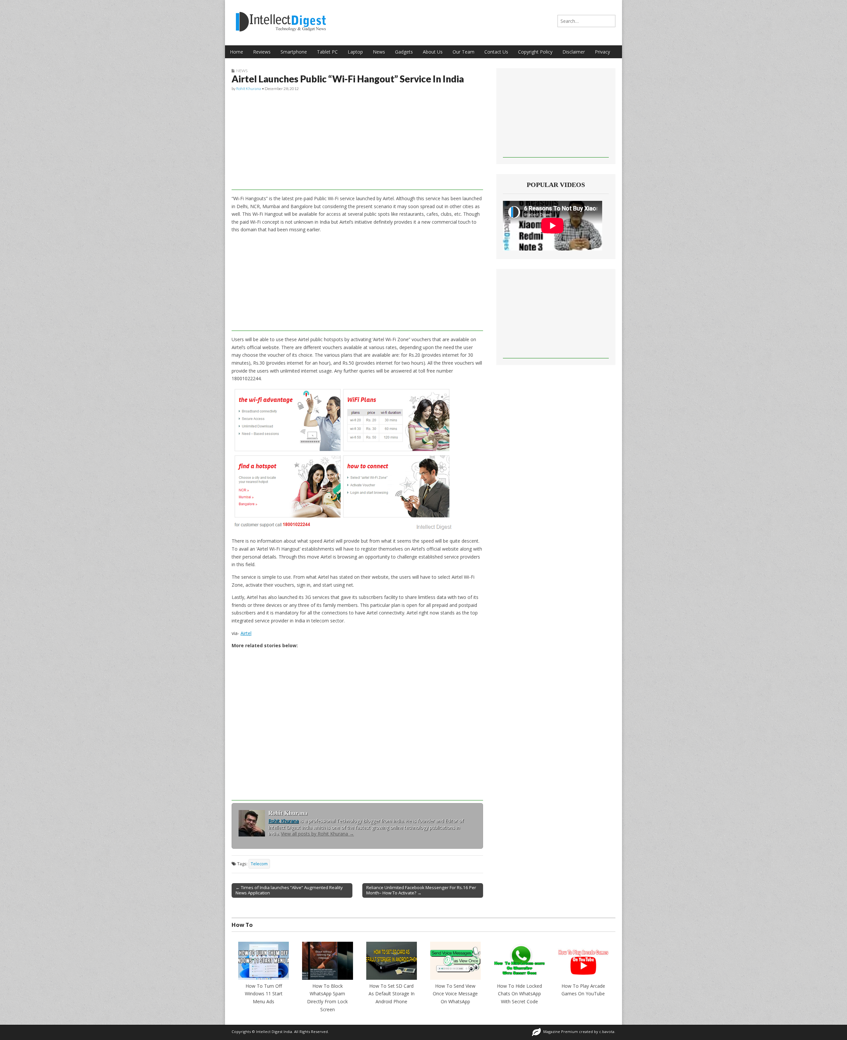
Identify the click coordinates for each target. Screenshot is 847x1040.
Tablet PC (327, 52)
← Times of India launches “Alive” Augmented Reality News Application (289, 890)
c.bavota (606, 1031)
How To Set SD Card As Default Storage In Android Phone (392, 994)
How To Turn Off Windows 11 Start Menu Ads (264, 994)
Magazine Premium (560, 1031)
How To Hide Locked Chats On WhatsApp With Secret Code (519, 994)
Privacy (602, 52)
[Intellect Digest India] (280, 17)
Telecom (259, 864)
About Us (433, 52)
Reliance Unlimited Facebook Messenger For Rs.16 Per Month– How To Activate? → (421, 890)
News (379, 52)
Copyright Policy (535, 52)
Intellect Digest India (274, 1031)
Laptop (355, 52)
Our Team (463, 52)
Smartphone (294, 52)
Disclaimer (573, 52)
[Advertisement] (357, 143)
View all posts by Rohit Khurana (317, 834)
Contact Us (496, 52)
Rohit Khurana (248, 88)
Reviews (262, 52)
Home (236, 52)
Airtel (246, 633)
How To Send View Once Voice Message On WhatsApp (455, 994)
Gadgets (404, 52)
